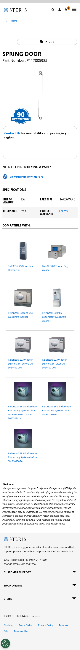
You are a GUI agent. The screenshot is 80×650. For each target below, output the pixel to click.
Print (49, 42)
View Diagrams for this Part (26, 176)
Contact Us (12, 133)
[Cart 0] (66, 9)
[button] (55, 14)
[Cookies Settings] (5, 643)
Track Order (26, 625)
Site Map (8, 625)
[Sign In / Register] (59, 9)
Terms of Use (21, 631)
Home (14, 20)
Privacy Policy (45, 625)
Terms (63, 211)
